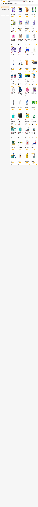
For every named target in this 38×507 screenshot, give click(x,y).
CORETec (36, 132)
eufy (22, 119)
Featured (36, 5)
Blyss (36, 52)
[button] (30, 1)
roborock (29, 39)
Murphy (15, 145)
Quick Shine (15, 92)
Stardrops (15, 39)
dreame (15, 119)
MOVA (22, 132)
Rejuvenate (36, 92)
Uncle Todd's (15, 132)
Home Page (2, 3)
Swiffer (22, 39)
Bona (29, 132)
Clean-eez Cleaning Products (36, 145)
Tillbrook (29, 52)
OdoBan (15, 79)
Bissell (22, 92)
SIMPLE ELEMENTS (36, 39)
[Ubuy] (4, 1)
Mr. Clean (22, 52)
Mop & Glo (36, 79)
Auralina (29, 119)
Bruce (29, 145)
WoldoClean (22, 79)
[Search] (26, 1)
